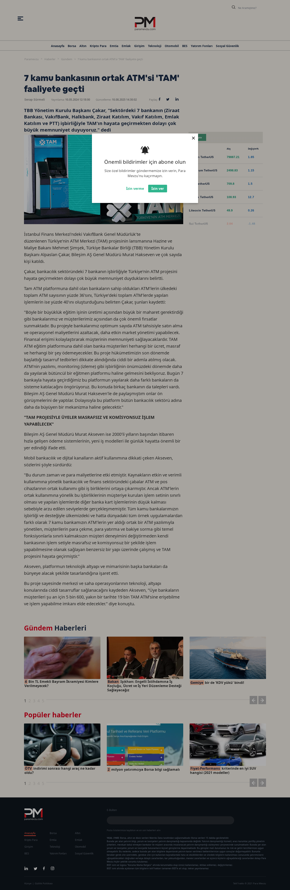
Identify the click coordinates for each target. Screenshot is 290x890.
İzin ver (157, 188)
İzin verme (135, 188)
